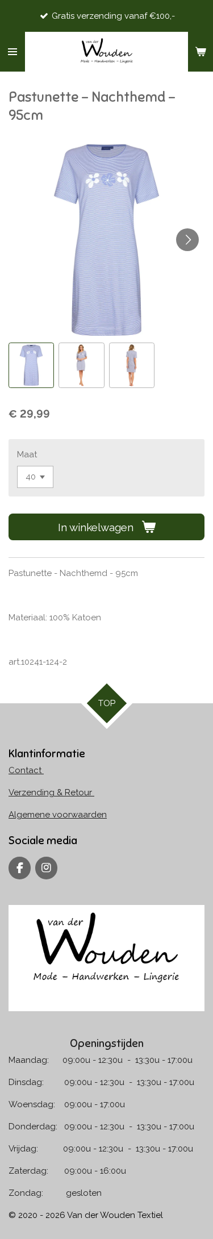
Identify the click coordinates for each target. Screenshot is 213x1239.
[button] (31, 365)
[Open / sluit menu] (12, 52)
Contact (26, 770)
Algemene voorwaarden (58, 815)
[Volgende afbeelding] (187, 239)
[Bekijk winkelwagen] (200, 52)
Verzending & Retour (51, 792)
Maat (27, 454)
